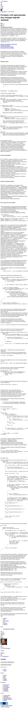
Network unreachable (5, 45)
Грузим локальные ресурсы (7, 46)
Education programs (7, 699)
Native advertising (7, 698)
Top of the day (4, 662)
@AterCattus (7, 648)
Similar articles (11, 662)
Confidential (6, 690)
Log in (4, 669)
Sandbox (5, 680)
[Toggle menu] (1, 1)
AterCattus (3, 11)
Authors (5, 679)
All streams (5, 1)
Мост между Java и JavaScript (7, 47)
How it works (6, 684)
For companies (6, 687)
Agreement (5, 689)
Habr (8, 706)
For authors (5, 686)
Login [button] (2, 8)
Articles (5, 675)
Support (10, 705)
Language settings (4, 705)
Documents (5, 688)
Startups (5, 700)
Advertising (5, 696)
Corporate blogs (6, 695)
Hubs (4, 677)
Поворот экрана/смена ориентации (9, 44)
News (4, 676)
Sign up (5, 670)
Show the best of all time (6, 664)
